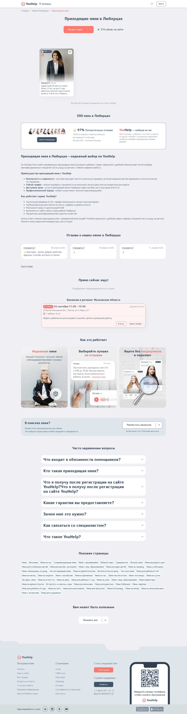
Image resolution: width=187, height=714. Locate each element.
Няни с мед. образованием (124, 579)
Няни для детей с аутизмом (63, 566)
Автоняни (33, 562)
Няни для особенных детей (35, 566)
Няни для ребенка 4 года (34, 588)
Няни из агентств (46, 579)
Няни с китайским (64, 575)
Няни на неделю (45, 575)
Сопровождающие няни (65, 562)
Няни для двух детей (116, 566)
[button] (46, 3)
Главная (25, 10)
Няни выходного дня (154, 562)
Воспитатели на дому (108, 571)
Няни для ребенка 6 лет (147, 571)
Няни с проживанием (88, 562)
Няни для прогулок (95, 588)
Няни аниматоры (147, 579)
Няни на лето (54, 588)
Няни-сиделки (139, 584)
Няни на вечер (132, 588)
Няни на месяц (29, 575)
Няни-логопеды (136, 575)
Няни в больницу (115, 588)
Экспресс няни (29, 579)
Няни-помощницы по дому (34, 571)
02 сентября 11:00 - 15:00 (70, 306)
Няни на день (63, 579)
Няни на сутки (153, 575)
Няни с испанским (30, 592)
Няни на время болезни (84, 571)
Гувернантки (122, 562)
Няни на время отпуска (33, 584)
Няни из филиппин (84, 575)
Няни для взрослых (104, 584)
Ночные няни (136, 562)
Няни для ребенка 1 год (82, 579)
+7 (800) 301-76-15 (104, 690)
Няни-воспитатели (118, 575)
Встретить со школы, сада (59, 584)
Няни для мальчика (83, 584)
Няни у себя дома (154, 566)
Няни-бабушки (123, 584)
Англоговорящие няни (60, 571)
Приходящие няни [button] (60, 10)
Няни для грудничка (51, 592)
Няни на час (46, 562)
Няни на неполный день (152, 588)
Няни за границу (136, 566)
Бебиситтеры (106, 562)
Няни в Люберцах (40, 10)
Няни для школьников (73, 588)
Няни (24, 562)
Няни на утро (103, 579)
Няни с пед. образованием (91, 566)
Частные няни (127, 571)
